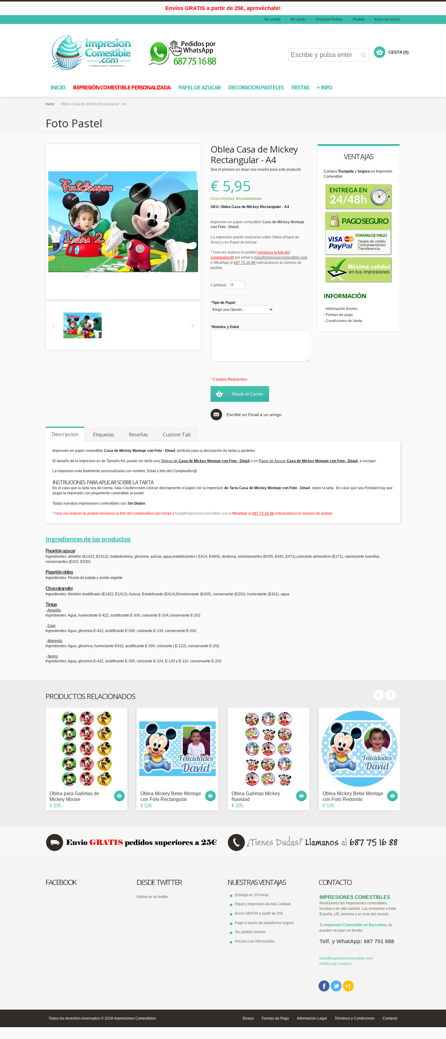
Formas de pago (339, 315)
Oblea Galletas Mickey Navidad (255, 796)
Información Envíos (341, 309)
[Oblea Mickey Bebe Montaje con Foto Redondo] (359, 749)
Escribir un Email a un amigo (254, 414)
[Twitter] (336, 985)
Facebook (324, 985)
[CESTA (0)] (379, 52)
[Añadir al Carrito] (119, 796)
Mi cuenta (273, 19)
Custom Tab (177, 434)
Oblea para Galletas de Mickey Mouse (74, 796)
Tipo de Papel (223, 303)
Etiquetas (103, 434)
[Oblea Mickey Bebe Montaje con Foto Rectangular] (177, 749)
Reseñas (138, 434)
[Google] (348, 985)
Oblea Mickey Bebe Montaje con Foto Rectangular (170, 796)
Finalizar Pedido (329, 19)
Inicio (50, 104)
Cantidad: (219, 285)
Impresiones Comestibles (135, 1018)
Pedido (359, 19)
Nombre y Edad (225, 327)
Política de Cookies (335, 964)
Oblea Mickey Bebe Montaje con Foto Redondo (353, 796)
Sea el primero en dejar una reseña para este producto (256, 169)
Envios (248, 1018)
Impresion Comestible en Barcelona (356, 925)
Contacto (390, 1018)
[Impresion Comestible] (92, 52)
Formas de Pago (275, 1018)
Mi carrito (298, 19)
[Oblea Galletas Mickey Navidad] (268, 749)
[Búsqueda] (364, 55)
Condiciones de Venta (344, 321)
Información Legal (312, 1018)
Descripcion (65, 434)
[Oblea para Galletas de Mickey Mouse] (86, 749)
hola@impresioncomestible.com (201, 513)
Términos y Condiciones (355, 1018)
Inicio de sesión (387, 19)
